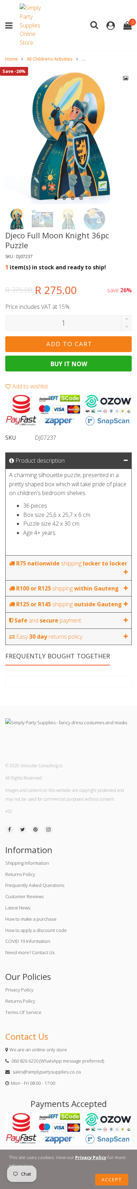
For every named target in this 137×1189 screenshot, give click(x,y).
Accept (112, 1179)
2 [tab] (64, 198)
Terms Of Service (23, 1012)
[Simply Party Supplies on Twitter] (22, 829)
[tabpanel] (68, 135)
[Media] (126, 78)
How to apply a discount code (36, 930)
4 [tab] (81, 198)
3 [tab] (72, 198)
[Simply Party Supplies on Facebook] (9, 829)
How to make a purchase (31, 919)
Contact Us (26, 1036)
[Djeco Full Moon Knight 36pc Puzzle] (68, 135)
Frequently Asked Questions (34, 885)
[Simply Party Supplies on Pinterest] (35, 829)
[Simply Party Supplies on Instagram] (48, 829)
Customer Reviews (24, 896)
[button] (126, 327)
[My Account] (110, 25)
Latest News (17, 908)
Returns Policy (20, 874)
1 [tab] (56, 198)
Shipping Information (27, 863)
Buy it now (68, 364)
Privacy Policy (19, 990)
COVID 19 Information (27, 941)
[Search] (94, 24)
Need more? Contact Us (29, 952)
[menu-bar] (10, 25)
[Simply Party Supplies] (32, 25)
